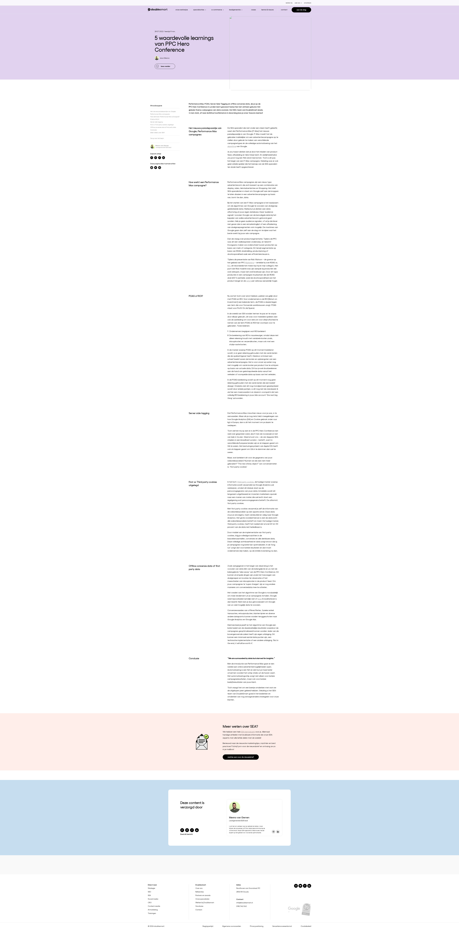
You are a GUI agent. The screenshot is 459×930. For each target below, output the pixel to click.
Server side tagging (156, 122)
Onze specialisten (202, 899)
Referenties (199, 892)
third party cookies (245, 482)
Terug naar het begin (157, 138)
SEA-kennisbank (248, 732)
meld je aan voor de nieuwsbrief (241, 757)
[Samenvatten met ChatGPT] (151, 167)
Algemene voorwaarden (231, 926)
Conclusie (153, 130)
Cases (253, 10)
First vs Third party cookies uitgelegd (162, 124)
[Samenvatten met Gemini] (155, 167)
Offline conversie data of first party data (163, 127)
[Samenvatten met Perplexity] (159, 167)
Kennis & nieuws (267, 10)
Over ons (198, 888)
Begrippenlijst (208, 926)
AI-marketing (153, 910)
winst (248, 281)
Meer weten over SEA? (157, 132)
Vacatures (199, 906)
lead (260, 599)
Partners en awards (202, 895)
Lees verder (165, 66)
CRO (150, 902)
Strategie (151, 888)
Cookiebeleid (306, 926)
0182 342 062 (241, 906)
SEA (149, 895)
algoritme (231, 146)
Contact (284, 10)
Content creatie (154, 906)
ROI (228, 265)
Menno (166, 58)
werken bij (289, 2)
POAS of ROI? (154, 119)
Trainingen (152, 913)
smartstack (307, 2)
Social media (153, 899)
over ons (297, 2)
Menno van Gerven (162, 145)
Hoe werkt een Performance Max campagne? (164, 116)
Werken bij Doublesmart (204, 902)
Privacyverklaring (256, 926)
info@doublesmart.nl (244, 903)
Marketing (249, 262)
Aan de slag (301, 10)
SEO (149, 892)
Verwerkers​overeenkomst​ (282, 926)
